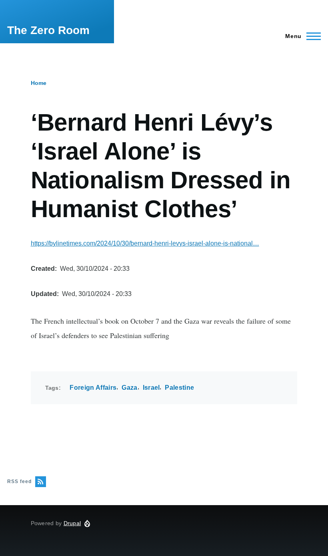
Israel (151, 387)
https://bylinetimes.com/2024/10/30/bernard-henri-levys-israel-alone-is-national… (145, 243)
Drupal (72, 523)
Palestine (179, 387)
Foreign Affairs (93, 387)
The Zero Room (48, 30)
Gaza (129, 387)
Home (38, 83)
